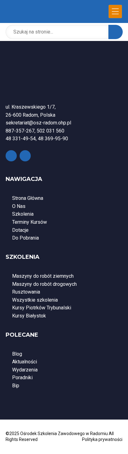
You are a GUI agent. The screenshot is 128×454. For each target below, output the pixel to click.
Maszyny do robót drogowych (44, 284)
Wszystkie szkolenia (35, 300)
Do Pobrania (25, 238)
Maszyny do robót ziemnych (43, 276)
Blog (17, 354)
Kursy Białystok (29, 316)
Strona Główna (27, 198)
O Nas (18, 206)
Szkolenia (23, 214)
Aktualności (24, 362)
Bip (15, 386)
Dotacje (20, 230)
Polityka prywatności (102, 439)
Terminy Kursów (29, 222)
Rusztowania (26, 292)
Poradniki (22, 377)
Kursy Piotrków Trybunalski (41, 308)
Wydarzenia (25, 370)
